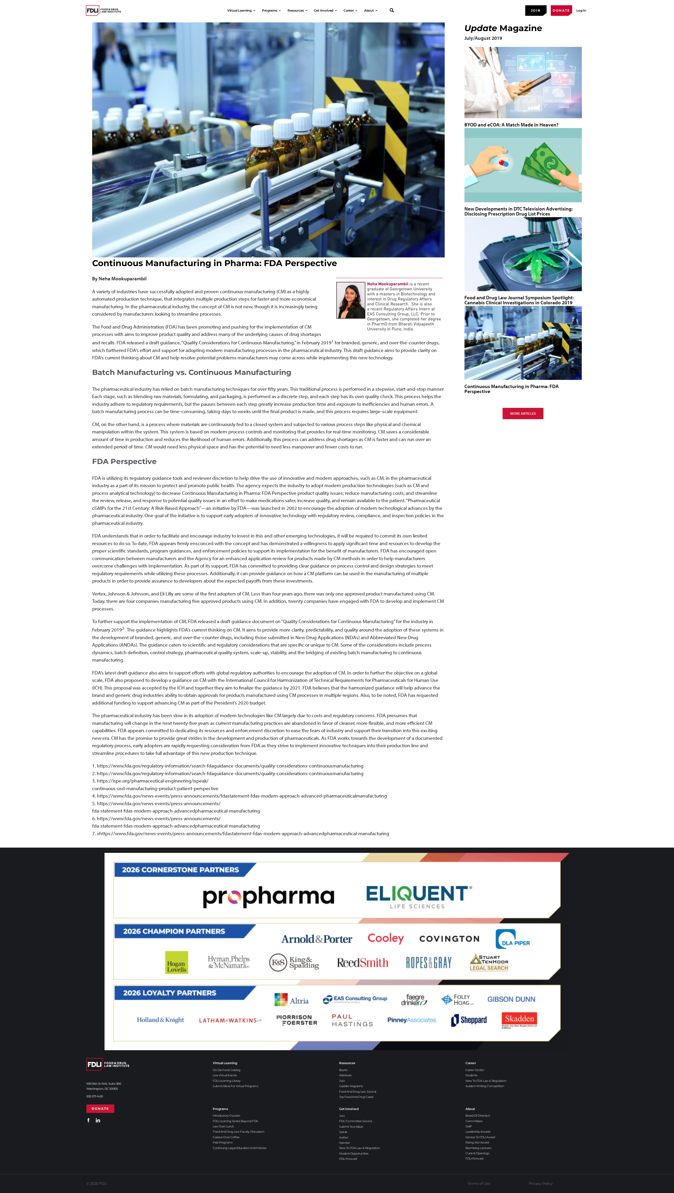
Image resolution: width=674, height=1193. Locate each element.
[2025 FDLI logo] (103, 10)
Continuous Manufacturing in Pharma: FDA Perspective (511, 388)
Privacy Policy (541, 1183)
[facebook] (88, 1120)
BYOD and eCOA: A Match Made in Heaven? (511, 124)
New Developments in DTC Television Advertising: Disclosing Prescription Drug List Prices (518, 211)
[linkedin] (98, 1120)
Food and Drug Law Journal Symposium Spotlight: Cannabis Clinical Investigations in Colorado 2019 (519, 300)
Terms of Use (479, 1183)
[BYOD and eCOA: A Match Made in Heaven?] (523, 82)
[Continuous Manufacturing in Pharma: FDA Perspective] (523, 343)
